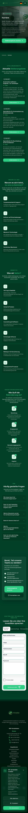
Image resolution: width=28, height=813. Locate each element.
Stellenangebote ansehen (13, 40)
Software (14, 762)
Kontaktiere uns (15, 595)
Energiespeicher (14, 764)
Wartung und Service (14, 756)
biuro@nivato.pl (15, 742)
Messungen (14, 760)
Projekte (14, 758)
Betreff (5, 654)
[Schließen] (23, 770)
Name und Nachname (9, 635)
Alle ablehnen (14, 798)
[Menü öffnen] (25, 3)
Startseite (4, 55)
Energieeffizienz (14, 755)
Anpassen (15, 803)
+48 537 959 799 (15, 740)
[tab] (6, 629)
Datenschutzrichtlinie (13, 794)
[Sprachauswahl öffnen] (21, 3)
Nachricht (6, 660)
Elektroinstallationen (14, 753)
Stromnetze (14, 751)
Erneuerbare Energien (14, 749)
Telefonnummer (7, 648)
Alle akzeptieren (14, 808)
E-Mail (5, 642)
